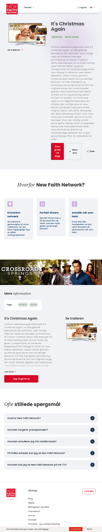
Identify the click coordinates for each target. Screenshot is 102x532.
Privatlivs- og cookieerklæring (44, 524)
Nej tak (89, 529)
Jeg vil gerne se (21, 378)
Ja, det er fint (76, 529)
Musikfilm (23, 305)
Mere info (75, 151)
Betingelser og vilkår (38, 507)
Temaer (28, 7)
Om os (31, 515)
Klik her (45, 529)
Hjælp (31, 502)
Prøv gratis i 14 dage (57, 151)
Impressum (34, 511)
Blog (30, 498)
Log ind (89, 491)
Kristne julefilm (71, 37)
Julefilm (33, 305)
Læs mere (9, 371)
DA (91, 7)
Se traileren (13, 49)
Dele (92, 151)
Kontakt (32, 519)
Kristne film (57, 37)
